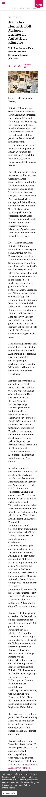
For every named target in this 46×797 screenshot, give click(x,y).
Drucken (27, 64)
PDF (25, 67)
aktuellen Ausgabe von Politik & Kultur (22, 768)
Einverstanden (9, 793)
